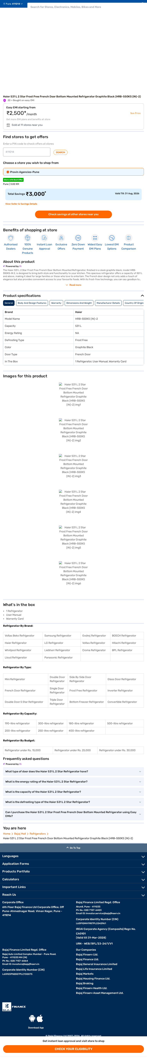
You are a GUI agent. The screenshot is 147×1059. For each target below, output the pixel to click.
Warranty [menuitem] (56, 303)
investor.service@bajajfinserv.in (103, 913)
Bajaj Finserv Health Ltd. (91, 988)
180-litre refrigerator (81, 723)
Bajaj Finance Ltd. (87, 959)
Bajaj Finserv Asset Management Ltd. (100, 993)
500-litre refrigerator (120, 723)
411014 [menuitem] (16, 3)
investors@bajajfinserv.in (25, 964)
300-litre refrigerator (51, 723)
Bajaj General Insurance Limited (96, 964)
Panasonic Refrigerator (58, 657)
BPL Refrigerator (122, 650)
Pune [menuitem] (8, 3)
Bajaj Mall (20, 833)
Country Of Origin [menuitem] (134, 303)
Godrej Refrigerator (94, 635)
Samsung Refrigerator (57, 635)
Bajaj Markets (84, 973)
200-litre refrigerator (17, 730)
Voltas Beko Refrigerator (19, 635)
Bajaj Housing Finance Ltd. (93, 978)
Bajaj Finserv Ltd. (87, 954)
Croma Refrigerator (94, 650)
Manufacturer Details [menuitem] (108, 303)
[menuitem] (14, 3)
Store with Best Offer (13, 180)
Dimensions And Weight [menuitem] (79, 303)
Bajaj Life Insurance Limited (94, 969)
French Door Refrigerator (20, 690)
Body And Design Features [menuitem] (32, 303)
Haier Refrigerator (16, 643)
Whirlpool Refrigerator (18, 650)
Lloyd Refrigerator (16, 657)
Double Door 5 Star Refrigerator (24, 702)
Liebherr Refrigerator (57, 650)
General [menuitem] (9, 303)
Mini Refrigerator (15, 679)
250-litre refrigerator (50, 730)
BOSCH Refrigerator (124, 635)
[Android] (32, 1018)
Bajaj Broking (84, 983)
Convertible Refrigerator (122, 702)
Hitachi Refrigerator (124, 643)
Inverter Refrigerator (120, 690)
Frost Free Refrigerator (83, 690)
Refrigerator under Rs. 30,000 (117, 750)
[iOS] (40, 1018)
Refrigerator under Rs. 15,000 (23, 750)
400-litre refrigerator (81, 730)
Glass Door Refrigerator (122, 679)
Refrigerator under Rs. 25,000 (73, 750)
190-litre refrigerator (17, 723)
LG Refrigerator (53, 643)
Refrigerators (38, 833)
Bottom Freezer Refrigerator (86, 702)
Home (6, 833)
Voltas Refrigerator (93, 643)
